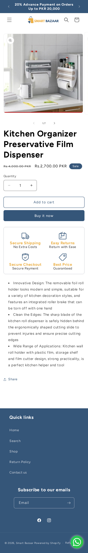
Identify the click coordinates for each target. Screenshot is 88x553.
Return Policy (20, 462)
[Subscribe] (69, 502)
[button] (9, 20)
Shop (13, 451)
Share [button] (13, 379)
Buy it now (44, 216)
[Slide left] (34, 123)
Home (14, 430)
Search (15, 441)
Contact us (18, 472)
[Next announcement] (79, 6)
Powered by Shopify (47, 543)
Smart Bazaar (25, 543)
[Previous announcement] (9, 6)
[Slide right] (54, 123)
